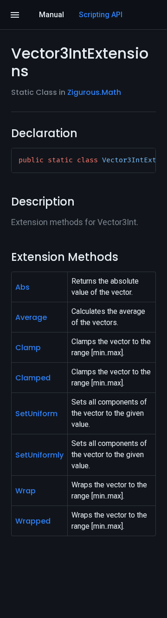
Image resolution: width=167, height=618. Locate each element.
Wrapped (33, 521)
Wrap (25, 490)
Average (31, 317)
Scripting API (100, 14)
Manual (51, 14)
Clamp (28, 347)
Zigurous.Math (94, 92)
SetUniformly (39, 455)
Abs (22, 287)
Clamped (33, 377)
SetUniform (36, 413)
